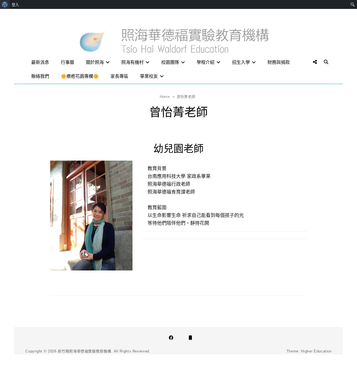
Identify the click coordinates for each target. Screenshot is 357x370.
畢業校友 (149, 76)
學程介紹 (205, 62)
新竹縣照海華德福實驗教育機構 (84, 351)
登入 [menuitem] (15, 4)
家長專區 (119, 76)
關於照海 (95, 62)
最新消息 (40, 62)
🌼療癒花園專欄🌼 (80, 76)
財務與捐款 (278, 62)
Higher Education (316, 351)
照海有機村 (132, 62)
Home (167, 97)
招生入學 (241, 62)
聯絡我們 (40, 76)
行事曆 (67, 62)
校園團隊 (170, 62)
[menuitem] (5, 4)
